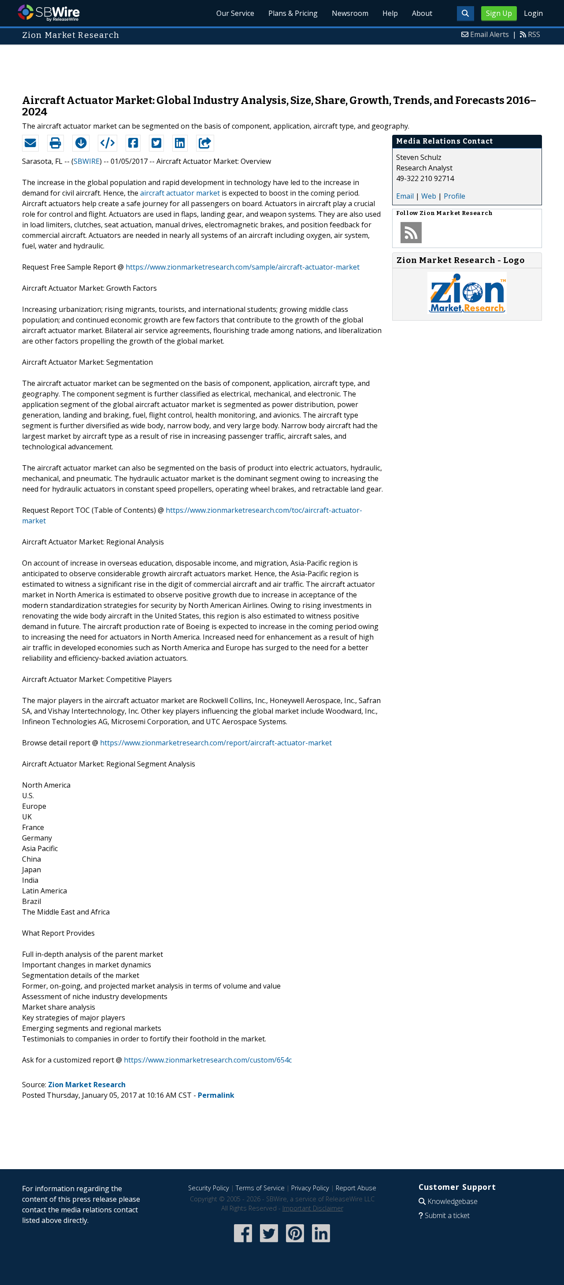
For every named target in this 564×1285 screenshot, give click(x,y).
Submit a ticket (447, 1215)
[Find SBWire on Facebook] (243, 1243)
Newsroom (350, 13)
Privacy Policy (310, 1188)
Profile (454, 196)
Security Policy (208, 1188)
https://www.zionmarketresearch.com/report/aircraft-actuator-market (216, 743)
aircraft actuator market (180, 193)
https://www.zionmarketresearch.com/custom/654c (208, 1060)
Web (428, 196)
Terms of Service (260, 1188)
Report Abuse (356, 1188)
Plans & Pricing (293, 13)
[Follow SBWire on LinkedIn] (321, 1243)
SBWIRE (87, 161)
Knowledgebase (452, 1201)
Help (390, 13)
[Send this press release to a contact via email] (30, 143)
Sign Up (499, 13)
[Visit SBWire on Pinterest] (295, 1243)
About (422, 13)
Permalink (216, 1095)
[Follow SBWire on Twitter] (269, 1243)
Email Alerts (489, 34)
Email (405, 196)
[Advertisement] (282, 65)
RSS (534, 34)
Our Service (235, 13)
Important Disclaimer (312, 1208)
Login (533, 13)
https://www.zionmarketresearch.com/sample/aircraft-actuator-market (243, 267)
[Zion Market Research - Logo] (467, 311)
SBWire (49, 13)
